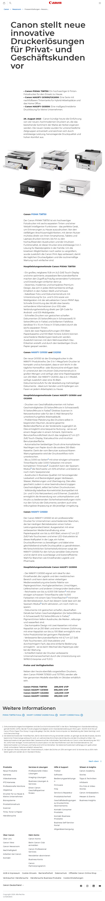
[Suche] (10, 3)
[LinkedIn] (94, 886)
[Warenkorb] (4, 3)
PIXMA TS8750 (38, 214)
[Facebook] (81, 886)
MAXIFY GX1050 (39, 352)
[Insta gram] (87, 886)
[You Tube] (100, 886)
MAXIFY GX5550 (39, 512)
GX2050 (57, 352)
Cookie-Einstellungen (73, 878)
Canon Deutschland (12, 885)
